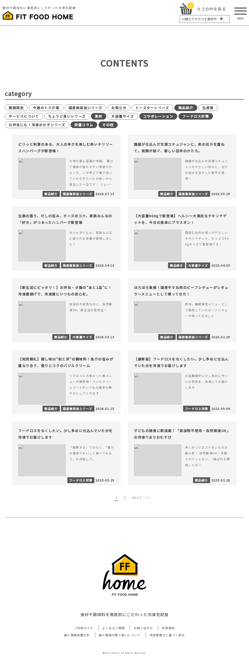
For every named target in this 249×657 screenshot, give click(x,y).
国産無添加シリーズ (85, 107)
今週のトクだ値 (46, 107)
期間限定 (16, 107)
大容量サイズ (122, 116)
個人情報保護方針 (77, 635)
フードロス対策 (195, 116)
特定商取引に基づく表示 (167, 635)
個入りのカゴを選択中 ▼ (202, 19)
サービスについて (24, 116)
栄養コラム (83, 124)
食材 (98, 116)
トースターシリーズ (152, 107)
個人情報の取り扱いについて (120, 635)
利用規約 (168, 628)
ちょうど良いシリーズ (67, 116)
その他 (108, 124)
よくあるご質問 (113, 628)
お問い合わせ (143, 628)
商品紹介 (185, 107)
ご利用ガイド (84, 628)
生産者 (208, 107)
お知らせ (118, 107)
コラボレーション (158, 116)
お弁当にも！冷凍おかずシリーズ (37, 124)
